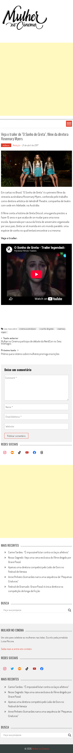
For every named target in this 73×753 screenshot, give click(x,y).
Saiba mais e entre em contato (16, 649)
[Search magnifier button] (69, 610)
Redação (16, 145)
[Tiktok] (19, 452)
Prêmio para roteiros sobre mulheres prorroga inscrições (30, 354)
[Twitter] (12, 669)
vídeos (6, 145)
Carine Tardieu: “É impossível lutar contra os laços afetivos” (38, 552)
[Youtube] (27, 452)
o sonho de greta (46, 328)
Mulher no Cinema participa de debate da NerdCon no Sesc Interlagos (31, 342)
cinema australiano (27, 328)
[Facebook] (34, 452)
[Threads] (41, 452)
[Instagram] (4, 452)
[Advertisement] (36, 79)
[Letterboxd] (12, 452)
